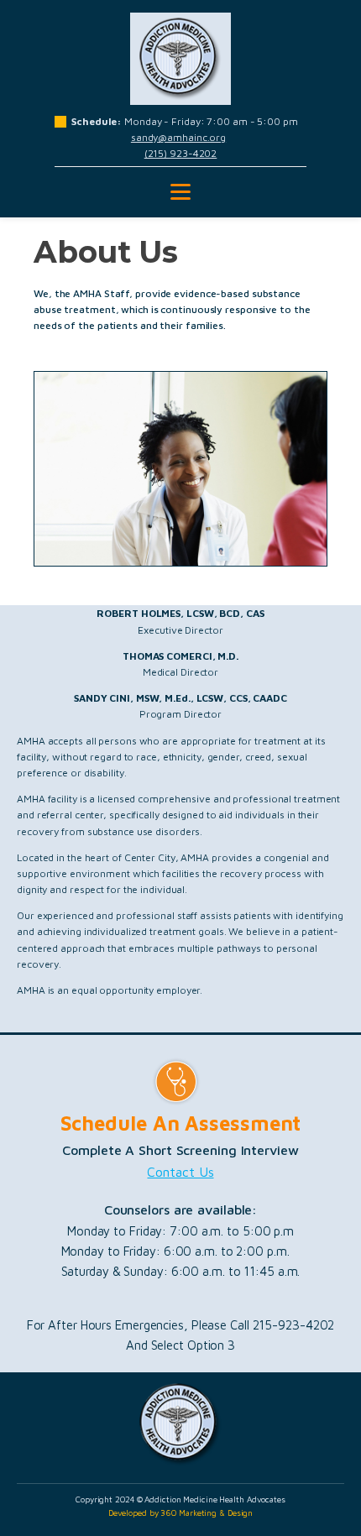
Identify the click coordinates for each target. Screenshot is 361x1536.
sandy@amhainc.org (178, 137)
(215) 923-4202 (180, 153)
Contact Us (180, 1171)
